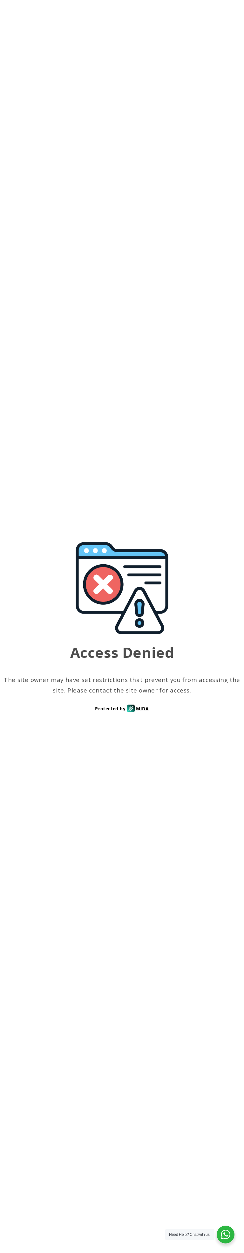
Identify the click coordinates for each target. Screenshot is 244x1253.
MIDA (142, 709)
